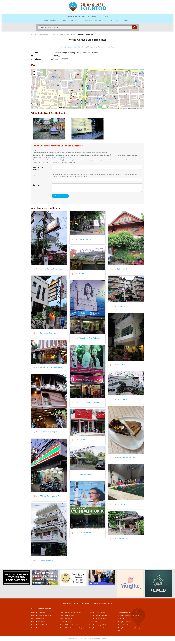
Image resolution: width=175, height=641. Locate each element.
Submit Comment (60, 196)
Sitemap (104, 603)
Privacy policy (97, 603)
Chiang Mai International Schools (98, 628)
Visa (106, 20)
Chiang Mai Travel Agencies (97, 612)
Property (114, 20)
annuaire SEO (104, 638)
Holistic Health (93, 622)
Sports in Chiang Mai (66, 622)
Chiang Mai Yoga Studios (67, 615)
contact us (110, 47)
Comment (36, 185)
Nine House (121, 365)
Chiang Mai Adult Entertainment (69, 628)
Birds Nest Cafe (122, 539)
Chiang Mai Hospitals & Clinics (97, 618)
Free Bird (82, 440)
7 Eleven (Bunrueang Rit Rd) (50, 496)
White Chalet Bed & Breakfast (82, 34)
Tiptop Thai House (123, 269)
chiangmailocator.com (77, 638)
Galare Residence (46, 560)
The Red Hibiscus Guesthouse (51, 269)
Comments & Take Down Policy (60, 157)
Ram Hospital (122, 399)
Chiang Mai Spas (36, 628)
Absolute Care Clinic (85, 239)
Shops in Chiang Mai (124, 625)
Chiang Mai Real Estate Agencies (69, 625)
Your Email (37, 175)
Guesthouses (43, 34)
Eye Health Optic (85, 533)
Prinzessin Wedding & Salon (89, 402)
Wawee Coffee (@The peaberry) (51, 368)
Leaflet (124, 108)
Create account (79, 16)
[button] (87, 87)
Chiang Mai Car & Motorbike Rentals (99, 615)
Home (69, 16)
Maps (46, 20)
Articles (98, 20)
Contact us (88, 603)
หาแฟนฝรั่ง (125, 20)
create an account (73, 47)
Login (63, 47)
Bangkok (81, 628)
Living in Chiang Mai (69, 20)
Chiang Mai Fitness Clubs (67, 618)
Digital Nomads (86, 20)
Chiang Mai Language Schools (97, 625)
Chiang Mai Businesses (124, 622)
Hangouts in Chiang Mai (38, 618)
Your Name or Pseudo (38, 168)
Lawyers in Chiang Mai (124, 612)
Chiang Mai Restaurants (38, 612)
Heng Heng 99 (122, 504)
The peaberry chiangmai (48, 432)
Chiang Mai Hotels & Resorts (39, 625)
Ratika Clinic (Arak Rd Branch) (90, 338)
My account (91, 16)
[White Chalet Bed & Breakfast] (49, 129)
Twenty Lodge (84, 474)
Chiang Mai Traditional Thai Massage (70, 612)
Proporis (81, 274)
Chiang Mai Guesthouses (59, 34)
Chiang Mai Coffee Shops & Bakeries (41, 615)
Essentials (54, 20)
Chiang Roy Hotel (123, 306)
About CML (102, 16)
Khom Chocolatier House (126, 458)
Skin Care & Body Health (49, 333)
